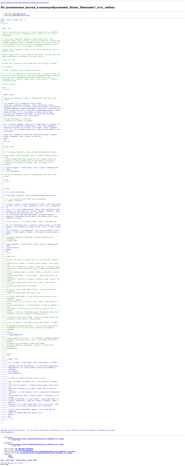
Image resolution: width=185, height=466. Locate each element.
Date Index (36, 2)
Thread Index (44, 2)
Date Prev (4, 2)
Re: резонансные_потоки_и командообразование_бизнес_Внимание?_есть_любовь (36, 438)
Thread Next (28, 2)
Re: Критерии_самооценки (24, 448)
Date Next (11, 2)
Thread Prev (19, 2)
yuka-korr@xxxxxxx (19, 14)
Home (2, 460)
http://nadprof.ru (15, 334)
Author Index (32, 460)
